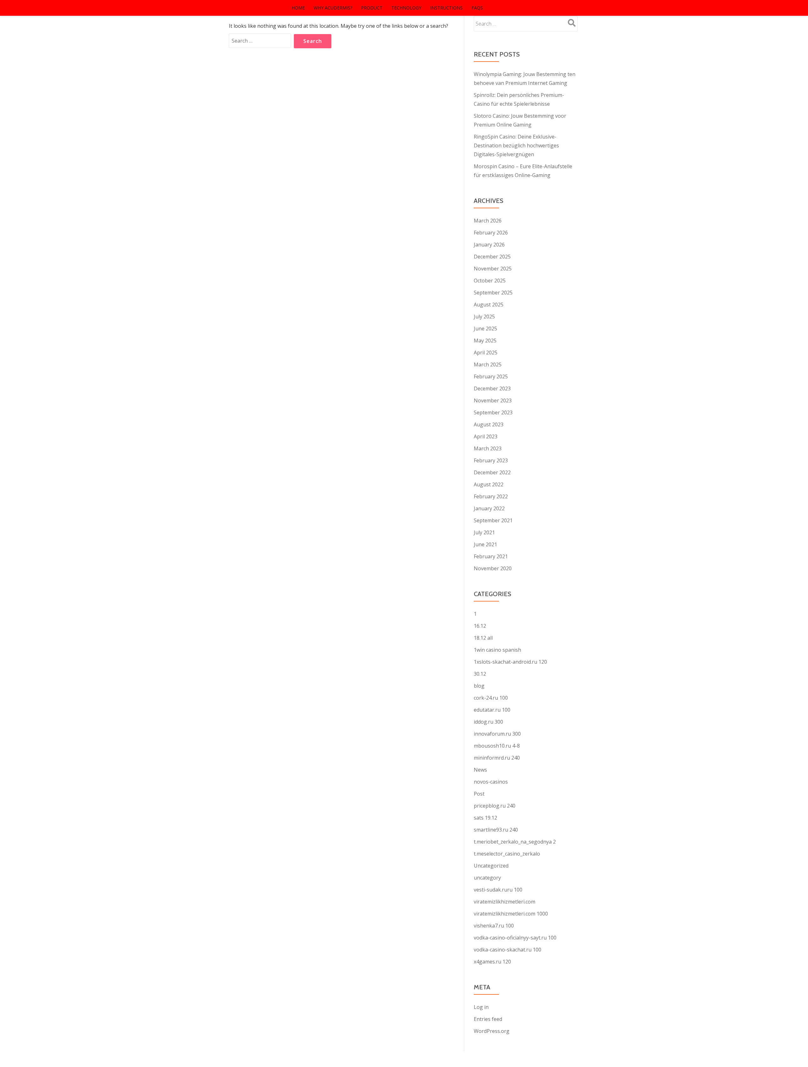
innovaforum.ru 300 (497, 733)
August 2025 (488, 304)
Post (479, 793)
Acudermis (266, 8)
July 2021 (484, 532)
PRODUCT (372, 8)
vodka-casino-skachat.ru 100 (507, 949)
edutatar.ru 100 (492, 709)
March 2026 (488, 220)
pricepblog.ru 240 (494, 805)
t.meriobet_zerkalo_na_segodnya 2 (515, 841)
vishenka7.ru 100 (494, 925)
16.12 (480, 625)
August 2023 (488, 424)
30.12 (480, 673)
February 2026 (491, 232)
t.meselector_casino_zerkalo (507, 853)
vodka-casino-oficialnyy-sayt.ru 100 (515, 937)
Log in (481, 1007)
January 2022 (489, 508)
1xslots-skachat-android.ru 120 (510, 661)
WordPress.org (491, 1031)
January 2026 (489, 244)
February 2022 (491, 496)
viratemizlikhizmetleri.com (504, 901)
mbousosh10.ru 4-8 (497, 745)
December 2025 (492, 256)
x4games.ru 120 (492, 961)
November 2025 (493, 268)
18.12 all (483, 637)
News (480, 769)
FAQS (477, 8)
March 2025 (488, 364)
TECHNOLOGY (406, 8)
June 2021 (485, 544)
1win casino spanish (497, 649)
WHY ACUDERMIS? (333, 8)
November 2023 (493, 400)
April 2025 (485, 352)
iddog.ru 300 (488, 721)
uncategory (487, 877)
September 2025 (493, 292)
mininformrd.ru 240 (497, 757)
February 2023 (491, 460)
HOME (298, 8)
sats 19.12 (485, 817)
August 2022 (488, 484)
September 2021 (493, 520)
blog (479, 685)
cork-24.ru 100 (491, 697)
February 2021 (491, 556)
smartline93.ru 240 (496, 829)
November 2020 (493, 568)
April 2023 (485, 436)
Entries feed (488, 1019)
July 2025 (484, 316)
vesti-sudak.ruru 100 (498, 889)
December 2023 (492, 388)
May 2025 (485, 340)
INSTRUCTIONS (446, 8)
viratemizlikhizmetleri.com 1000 (511, 913)
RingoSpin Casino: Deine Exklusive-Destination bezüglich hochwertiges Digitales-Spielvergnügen (516, 145)
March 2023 (488, 448)
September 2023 (493, 412)
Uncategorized (491, 865)
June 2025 (485, 328)
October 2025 (490, 280)
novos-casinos (491, 781)
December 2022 (492, 472)
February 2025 (491, 376)
